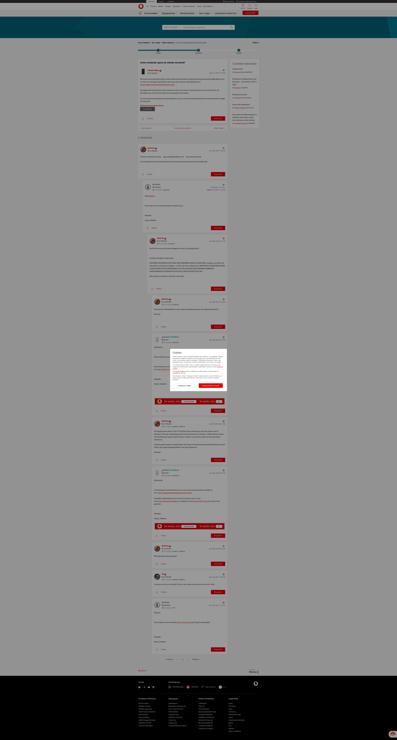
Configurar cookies (184, 386)
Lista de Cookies (180, 371)
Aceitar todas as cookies (210, 386)
